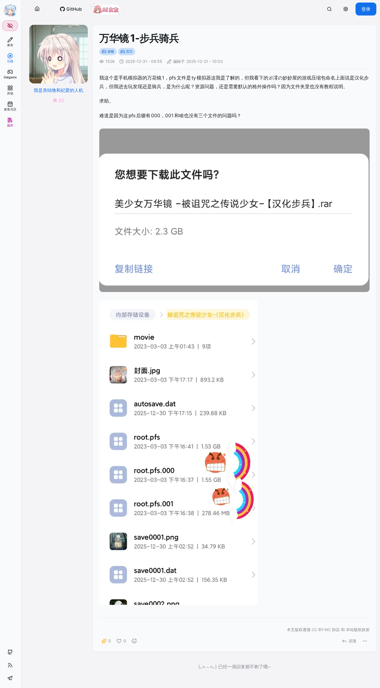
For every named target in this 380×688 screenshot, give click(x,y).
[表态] (134, 641)
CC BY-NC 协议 (326, 629)
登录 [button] (365, 9)
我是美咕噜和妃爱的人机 (58, 90)
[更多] (365, 641)
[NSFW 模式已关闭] (10, 25)
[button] (37, 9)
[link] (10, 41)
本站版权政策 (358, 629)
